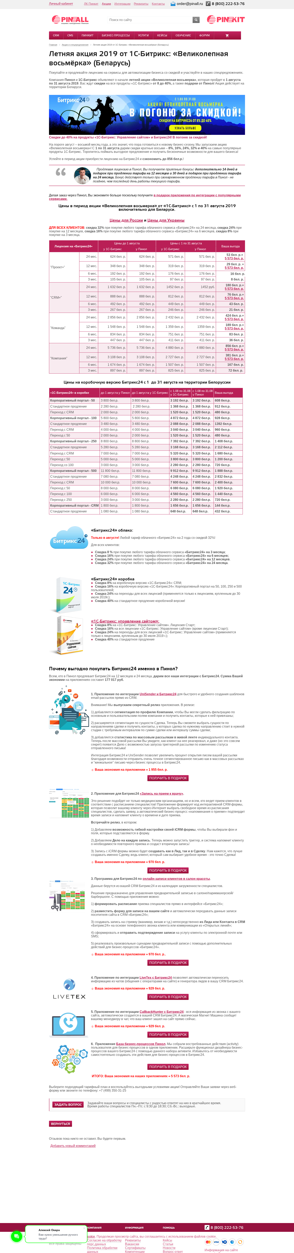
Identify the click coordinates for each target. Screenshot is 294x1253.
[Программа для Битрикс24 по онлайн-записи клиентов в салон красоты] (67, 912)
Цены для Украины (166, 220)
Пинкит (87, 35)
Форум (204, 35)
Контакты (158, 3)
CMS (70, 35)
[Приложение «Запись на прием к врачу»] (69, 817)
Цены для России (126, 220)
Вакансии (132, 1244)
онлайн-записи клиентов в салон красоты (176, 878)
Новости (169, 1248)
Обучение (183, 35)
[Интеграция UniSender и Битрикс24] (69, 736)
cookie (90, 1236)
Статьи (168, 1244)
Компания (94, 1227)
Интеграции (122, 3)
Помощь (169, 1227)
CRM (56, 35)
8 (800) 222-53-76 (229, 4)
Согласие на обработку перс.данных (104, 1242)
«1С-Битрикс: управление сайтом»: (125, 621)
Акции (106, 3)
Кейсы (162, 35)
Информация (134, 1227)
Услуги (143, 35)
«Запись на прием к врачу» (161, 793)
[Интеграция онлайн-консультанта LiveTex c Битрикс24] (69, 1008)
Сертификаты (135, 1248)
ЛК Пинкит (91, 3)
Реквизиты (141, 3)
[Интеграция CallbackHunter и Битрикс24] (69, 1036)
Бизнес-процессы (116, 35)
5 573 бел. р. (234, 258)
